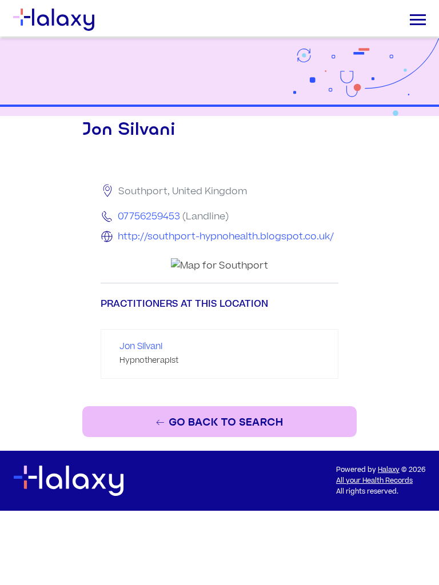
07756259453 (149, 216)
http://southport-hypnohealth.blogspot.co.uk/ (226, 236)
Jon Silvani (140, 346)
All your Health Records (374, 481)
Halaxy (389, 470)
